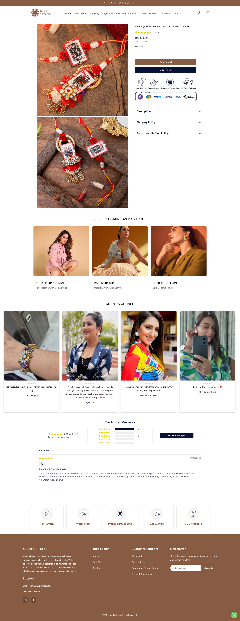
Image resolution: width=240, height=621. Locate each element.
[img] (46, 458)
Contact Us (99, 568)
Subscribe (208, 568)
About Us (98, 556)
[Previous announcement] (38, 3)
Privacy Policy (139, 562)
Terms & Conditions (142, 574)
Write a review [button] (176, 435)
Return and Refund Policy (145, 568)
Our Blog (97, 562)
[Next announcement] (202, 3)
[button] (101, 13)
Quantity (139, 46)
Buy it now (166, 70)
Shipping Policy (140, 556)
